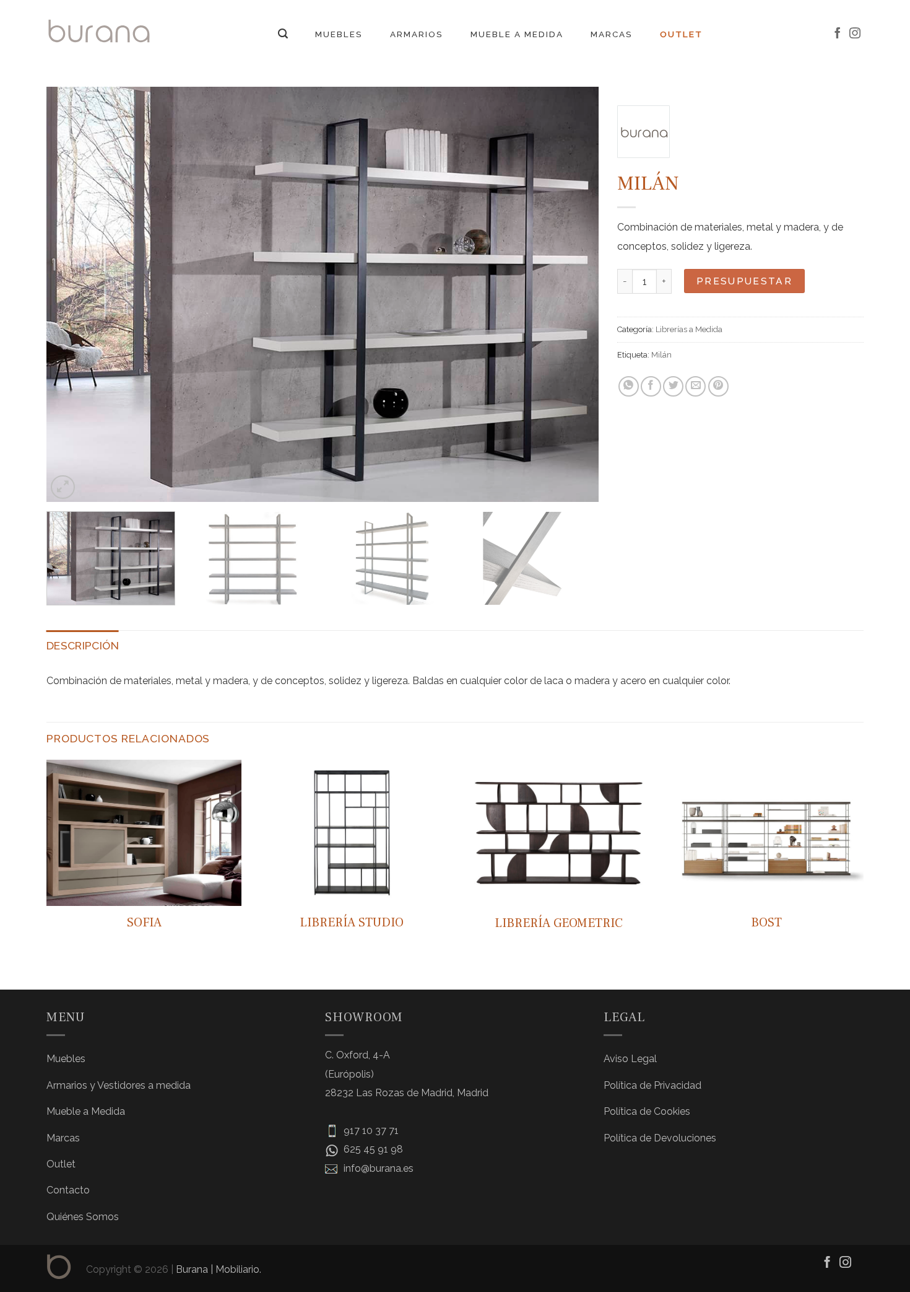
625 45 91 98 (372, 1149)
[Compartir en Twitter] (673, 386)
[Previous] (73, 294)
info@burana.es (377, 1168)
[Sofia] (143, 833)
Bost (766, 923)
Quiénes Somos (82, 1217)
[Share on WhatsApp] (628, 386)
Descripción (82, 645)
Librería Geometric (559, 923)
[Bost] (766, 833)
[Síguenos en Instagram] (854, 34)
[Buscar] (283, 34)
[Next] (572, 294)
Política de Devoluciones (660, 1138)
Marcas (612, 34)
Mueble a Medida (516, 34)
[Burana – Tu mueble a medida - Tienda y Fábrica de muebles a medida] (99, 30)
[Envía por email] (695, 386)
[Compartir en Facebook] (651, 386)
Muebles (339, 34)
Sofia (144, 923)
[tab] (82, 645)
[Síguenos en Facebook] (837, 34)
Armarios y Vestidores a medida (118, 1085)
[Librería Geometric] (558, 833)
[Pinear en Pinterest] (718, 386)
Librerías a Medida (689, 329)
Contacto (68, 1190)
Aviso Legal (630, 1059)
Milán (661, 354)
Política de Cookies (647, 1111)
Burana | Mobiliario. (218, 1269)
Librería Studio (352, 923)
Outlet (681, 34)
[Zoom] (63, 487)
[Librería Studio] (351, 833)
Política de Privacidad (652, 1085)
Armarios (416, 34)
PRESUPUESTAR (744, 281)
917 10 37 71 (370, 1130)
